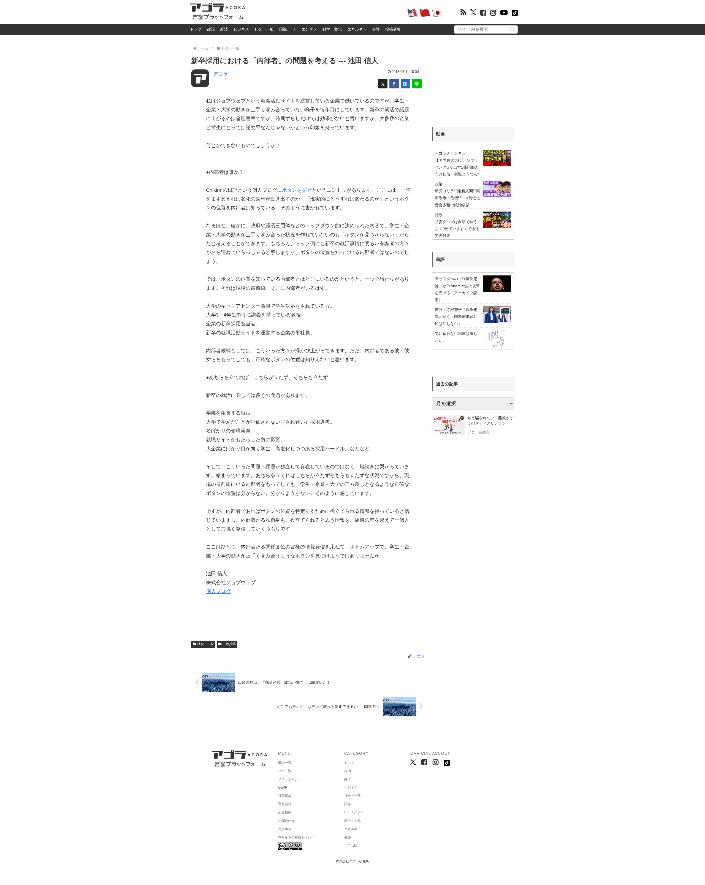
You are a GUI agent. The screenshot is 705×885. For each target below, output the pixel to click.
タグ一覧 (284, 771)
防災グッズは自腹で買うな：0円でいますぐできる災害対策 (457, 229)
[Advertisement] (326, 12)
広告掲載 (284, 812)
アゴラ (220, 74)
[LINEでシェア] (417, 83)
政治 (211, 29)
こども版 (350, 846)
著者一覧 (284, 763)
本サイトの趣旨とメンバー (298, 837)
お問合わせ (286, 821)
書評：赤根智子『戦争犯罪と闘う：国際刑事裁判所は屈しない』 (456, 316)
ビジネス (241, 29)
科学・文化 (332, 29)
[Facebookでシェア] (394, 83)
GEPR (283, 787)
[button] (512, 29)
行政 (439, 215)
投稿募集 (393, 29)
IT (294, 29)
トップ (196, 29)
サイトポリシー (289, 779)
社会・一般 (264, 29)
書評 (376, 29)
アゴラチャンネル (450, 153)
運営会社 (284, 804)
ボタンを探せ (297, 190)
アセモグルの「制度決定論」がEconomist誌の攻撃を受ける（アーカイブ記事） (457, 289)
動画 (440, 133)
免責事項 (284, 829)
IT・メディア (354, 812)
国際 (283, 29)
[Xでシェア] (382, 83)
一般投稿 (229, 644)
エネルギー (357, 29)
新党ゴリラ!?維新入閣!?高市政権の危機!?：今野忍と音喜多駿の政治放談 (458, 198)
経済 (224, 29)
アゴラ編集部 (478, 432)
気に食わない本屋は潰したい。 (456, 337)
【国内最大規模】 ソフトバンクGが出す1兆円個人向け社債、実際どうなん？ (458, 167)
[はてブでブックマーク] (405, 83)
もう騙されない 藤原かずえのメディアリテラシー (490, 421)
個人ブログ (218, 591)
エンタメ (309, 29)
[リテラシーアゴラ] (448, 425)
